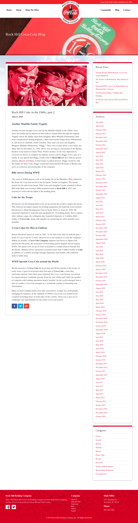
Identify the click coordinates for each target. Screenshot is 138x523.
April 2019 (100, 303)
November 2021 (101, 186)
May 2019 (99, 300)
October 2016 (101, 416)
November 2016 (101, 413)
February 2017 (101, 401)
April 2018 (100, 349)
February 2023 (101, 130)
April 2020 (100, 258)
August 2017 (100, 379)
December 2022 (101, 137)
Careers (73, 509)
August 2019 (100, 288)
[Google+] (26, 306)
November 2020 (101, 232)
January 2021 (101, 224)
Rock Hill (99, 463)
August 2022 (100, 152)
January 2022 (101, 179)
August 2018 (100, 333)
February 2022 (101, 175)
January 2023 (101, 134)
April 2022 (100, 168)
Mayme (22, 161)
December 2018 (101, 318)
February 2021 (101, 220)
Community (106, 10)
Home (9, 10)
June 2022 (99, 160)
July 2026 (99, 122)
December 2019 (101, 273)
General (98, 440)
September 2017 (102, 375)
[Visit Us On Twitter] (14, 507)
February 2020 (101, 266)
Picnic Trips (100, 455)
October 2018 (101, 326)
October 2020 (101, 235)
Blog (117, 10)
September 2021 (102, 194)
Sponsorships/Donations (104, 470)
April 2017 (100, 394)
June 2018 (99, 341)
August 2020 (100, 243)
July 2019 (99, 292)
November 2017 (101, 367)
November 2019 (101, 277)
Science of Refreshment (104, 466)
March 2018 (100, 352)
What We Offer (32, 10)
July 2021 (99, 202)
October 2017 (101, 371)
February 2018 (101, 356)
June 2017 (99, 386)
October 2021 (101, 190)
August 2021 (100, 198)
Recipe (98, 459)
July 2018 (99, 337)
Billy (71, 179)
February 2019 (101, 311)
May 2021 (99, 209)
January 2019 (101, 315)
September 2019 (102, 284)
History (98, 444)
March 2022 (100, 171)
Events (98, 436)
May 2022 (99, 164)
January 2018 (101, 360)
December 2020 (101, 228)
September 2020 (102, 239)
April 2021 (100, 213)
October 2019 (101, 281)
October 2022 (101, 145)
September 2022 (102, 149)
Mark (31, 161)
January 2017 (101, 405)
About (18, 10)
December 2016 (101, 409)
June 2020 (99, 251)
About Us (74, 499)
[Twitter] (20, 306)
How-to (98, 451)
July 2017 (99, 382)
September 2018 (102, 330)
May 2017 (99, 390)
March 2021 (100, 217)
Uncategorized (101, 474)
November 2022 (101, 141)
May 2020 (99, 254)
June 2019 (99, 296)
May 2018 (99, 345)
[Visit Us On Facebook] (8, 507)
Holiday (99, 448)
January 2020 (101, 269)
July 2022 (99, 156)
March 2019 (100, 307)
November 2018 (101, 322)
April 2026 (100, 126)
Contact (126, 10)
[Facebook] (14, 306)
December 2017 (101, 364)
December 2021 (101, 183)
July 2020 (99, 247)
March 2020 (100, 262)
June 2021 (99, 205)
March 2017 (100, 398)
